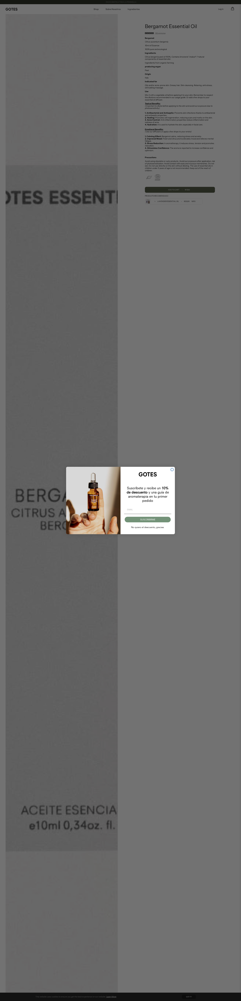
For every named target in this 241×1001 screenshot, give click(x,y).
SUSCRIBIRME (147, 519)
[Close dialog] (172, 469)
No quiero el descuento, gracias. (147, 527)
